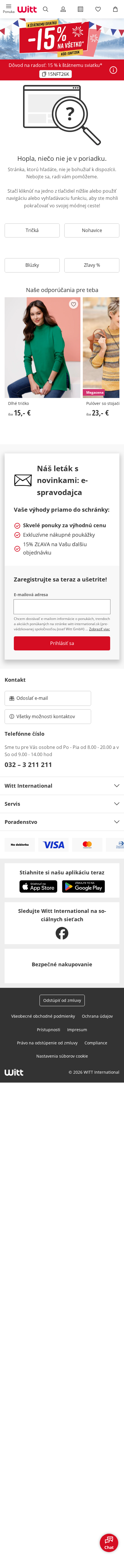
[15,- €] (42, 347)
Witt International (28, 785)
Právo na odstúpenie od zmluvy (47, 1043)
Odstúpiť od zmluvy (62, 1000)
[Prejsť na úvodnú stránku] (27, 9)
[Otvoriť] (113, 70)
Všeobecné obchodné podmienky (43, 1016)
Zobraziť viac (99, 629)
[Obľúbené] (97, 9)
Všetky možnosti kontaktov (45, 716)
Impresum (77, 1029)
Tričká (32, 230)
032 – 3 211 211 (28, 764)
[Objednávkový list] (80, 9)
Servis (12, 803)
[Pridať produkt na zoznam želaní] (73, 304)
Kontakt (15, 679)
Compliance (95, 1043)
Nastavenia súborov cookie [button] (62, 1056)
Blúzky (32, 265)
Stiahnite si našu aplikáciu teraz (62, 872)
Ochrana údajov (97, 1016)
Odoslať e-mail (38, 700)
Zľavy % (92, 265)
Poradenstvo (21, 821)
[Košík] (115, 9)
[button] (8, 9)
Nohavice (92, 230)
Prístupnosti (48, 1029)
